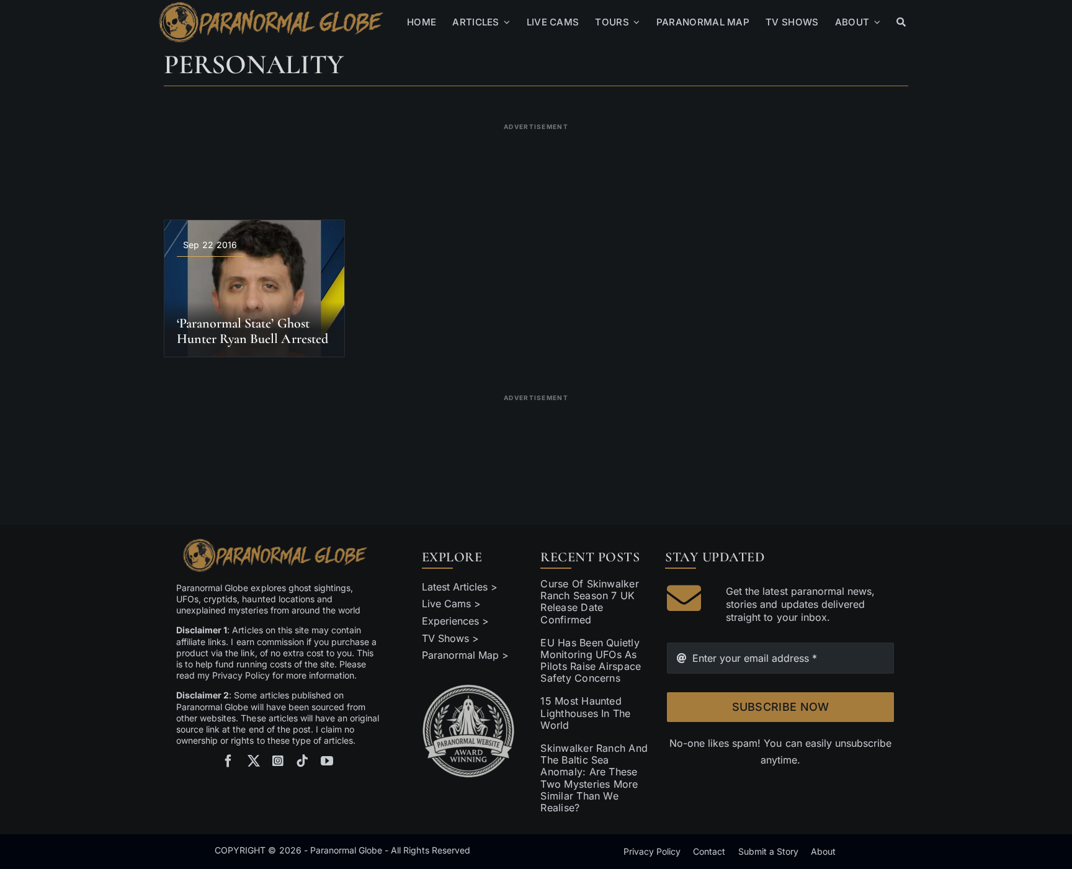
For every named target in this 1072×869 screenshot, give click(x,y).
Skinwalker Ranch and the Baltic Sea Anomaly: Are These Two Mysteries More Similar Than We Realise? (594, 778)
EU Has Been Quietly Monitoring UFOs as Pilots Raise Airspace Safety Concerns (590, 660)
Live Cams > (451, 603)
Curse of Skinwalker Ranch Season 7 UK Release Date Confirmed (589, 601)
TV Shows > (450, 638)
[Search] (901, 22)
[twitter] (254, 761)
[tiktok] (302, 761)
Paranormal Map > (465, 655)
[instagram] (278, 761)
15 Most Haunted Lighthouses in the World (585, 713)
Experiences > (455, 621)
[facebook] (228, 761)
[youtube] (327, 761)
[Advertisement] (536, 164)
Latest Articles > (460, 587)
